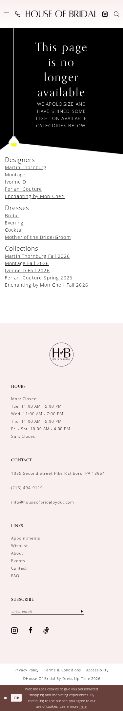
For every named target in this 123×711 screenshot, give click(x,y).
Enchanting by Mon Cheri (35, 196)
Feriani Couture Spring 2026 (38, 278)
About (17, 553)
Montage (15, 174)
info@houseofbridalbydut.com (42, 502)
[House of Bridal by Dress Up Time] (61, 13)
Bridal (12, 215)
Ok (16, 697)
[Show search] (116, 14)
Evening (14, 223)
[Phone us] (18, 14)
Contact (19, 568)
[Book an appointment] (105, 14)
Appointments (25, 538)
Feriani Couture (23, 189)
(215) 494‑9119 (27, 487)
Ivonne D (15, 182)
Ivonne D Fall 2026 (27, 270)
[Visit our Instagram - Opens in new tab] (14, 630)
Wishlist (19, 545)
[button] (6, 14)
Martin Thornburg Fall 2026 (37, 256)
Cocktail (14, 230)
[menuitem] (6, 14)
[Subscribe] (82, 611)
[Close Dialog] (5, 698)
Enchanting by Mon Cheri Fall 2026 (46, 285)
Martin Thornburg (25, 167)
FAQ (15, 575)
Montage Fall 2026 (27, 263)
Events (18, 560)
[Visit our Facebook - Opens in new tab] (31, 630)
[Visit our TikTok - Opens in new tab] (46, 630)
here (83, 706)
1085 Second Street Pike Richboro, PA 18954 (58, 473)
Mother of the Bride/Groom (38, 237)
